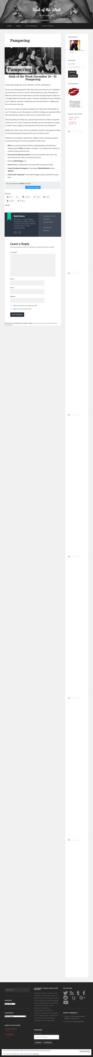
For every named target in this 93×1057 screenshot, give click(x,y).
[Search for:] (17, 990)
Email (12, 287)
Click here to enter (33, 187)
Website (12, 296)
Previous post (47, 227)
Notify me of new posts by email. (22, 309)
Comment (14, 252)
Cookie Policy (36, 1054)
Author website (19, 232)
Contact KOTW (47, 26)
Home (9, 26)
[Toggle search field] (85, 26)
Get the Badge (31, 26)
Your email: (71, 64)
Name (12, 279)
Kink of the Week (46, 9)
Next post (46, 230)
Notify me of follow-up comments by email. (25, 305)
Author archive (15, 232)
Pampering (20, 40)
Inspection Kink (78, 1021)
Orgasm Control (48, 222)
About (18, 26)
